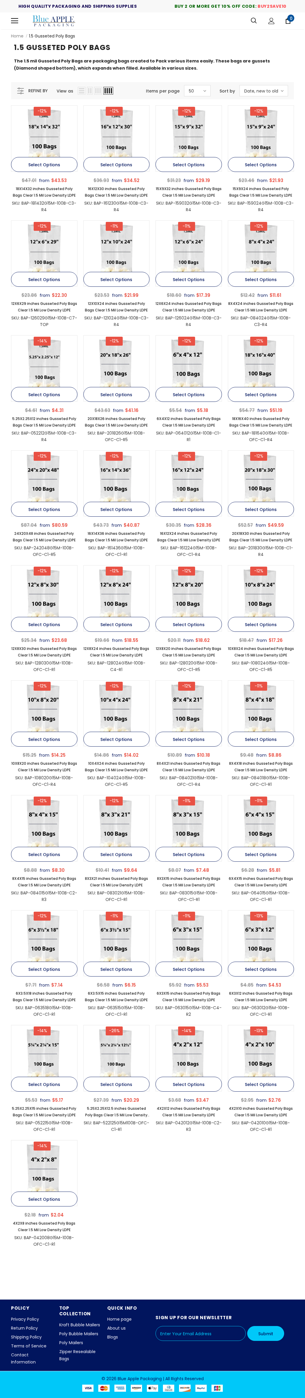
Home (17, 36)
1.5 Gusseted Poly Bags (52, 36)
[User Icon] (271, 21)
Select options (44, 165)
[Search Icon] (254, 21)
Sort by (227, 91)
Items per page (163, 91)
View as (65, 91)
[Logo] (54, 20)
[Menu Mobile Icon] (14, 20)
